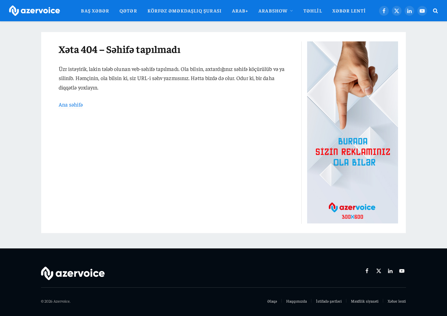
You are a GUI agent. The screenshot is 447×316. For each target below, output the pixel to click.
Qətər (128, 10)
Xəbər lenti (349, 10)
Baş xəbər (95, 10)
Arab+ (240, 10)
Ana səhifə (71, 104)
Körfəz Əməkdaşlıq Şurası (184, 10)
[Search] (435, 11)
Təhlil (312, 10)
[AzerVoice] (34, 10)
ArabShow (273, 10)
